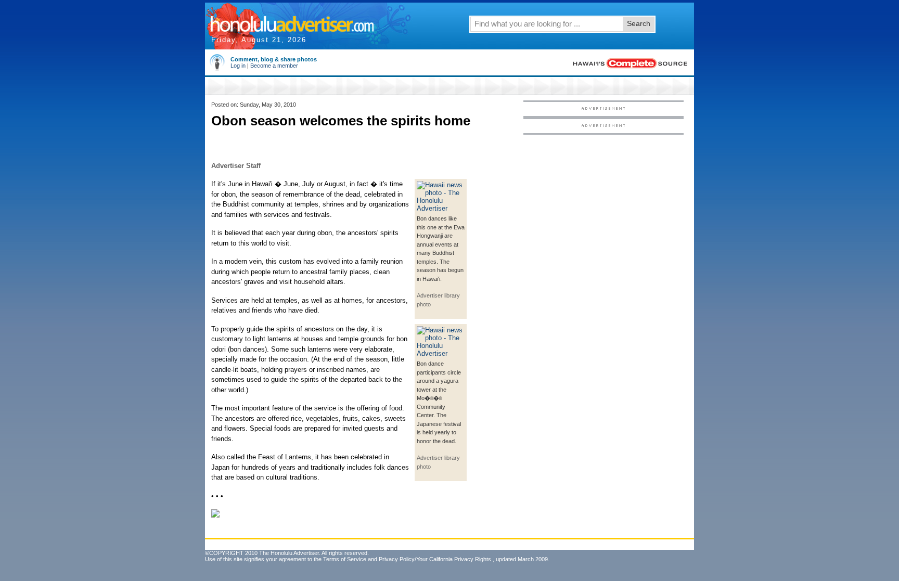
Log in (238, 65)
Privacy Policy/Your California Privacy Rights (435, 559)
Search (638, 23)
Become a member (274, 65)
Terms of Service (344, 559)
